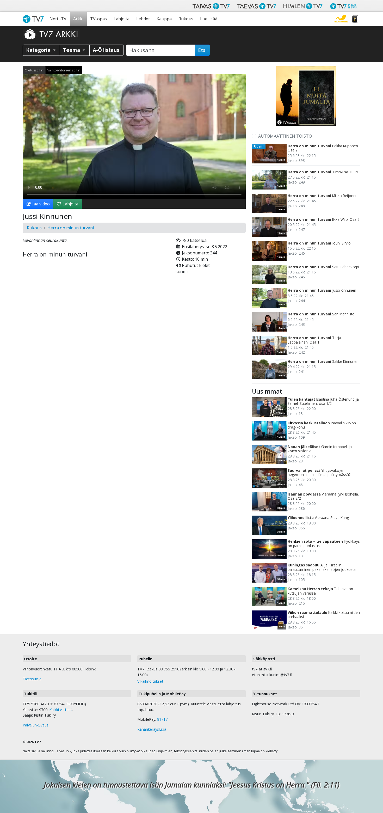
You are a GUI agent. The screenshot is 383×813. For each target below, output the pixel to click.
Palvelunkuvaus (35, 725)
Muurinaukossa (341, 19)
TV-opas (98, 19)
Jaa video (40, 204)
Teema (72, 49)
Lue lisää (208, 19)
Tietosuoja (32, 678)
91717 (162, 719)
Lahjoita (121, 19)
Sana (355, 19)
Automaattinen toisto (285, 136)
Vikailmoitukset (150, 681)
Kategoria (39, 49)
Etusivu (34, 19)
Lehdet (143, 19)
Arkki (78, 19)
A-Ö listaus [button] (106, 49)
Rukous (185, 19)
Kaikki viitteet (60, 709)
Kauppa (164, 19)
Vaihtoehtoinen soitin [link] (63, 70)
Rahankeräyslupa (151, 729)
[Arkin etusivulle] (51, 34)
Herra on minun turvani (70, 228)
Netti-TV (58, 19)
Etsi (202, 50)
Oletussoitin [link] (34, 70)
